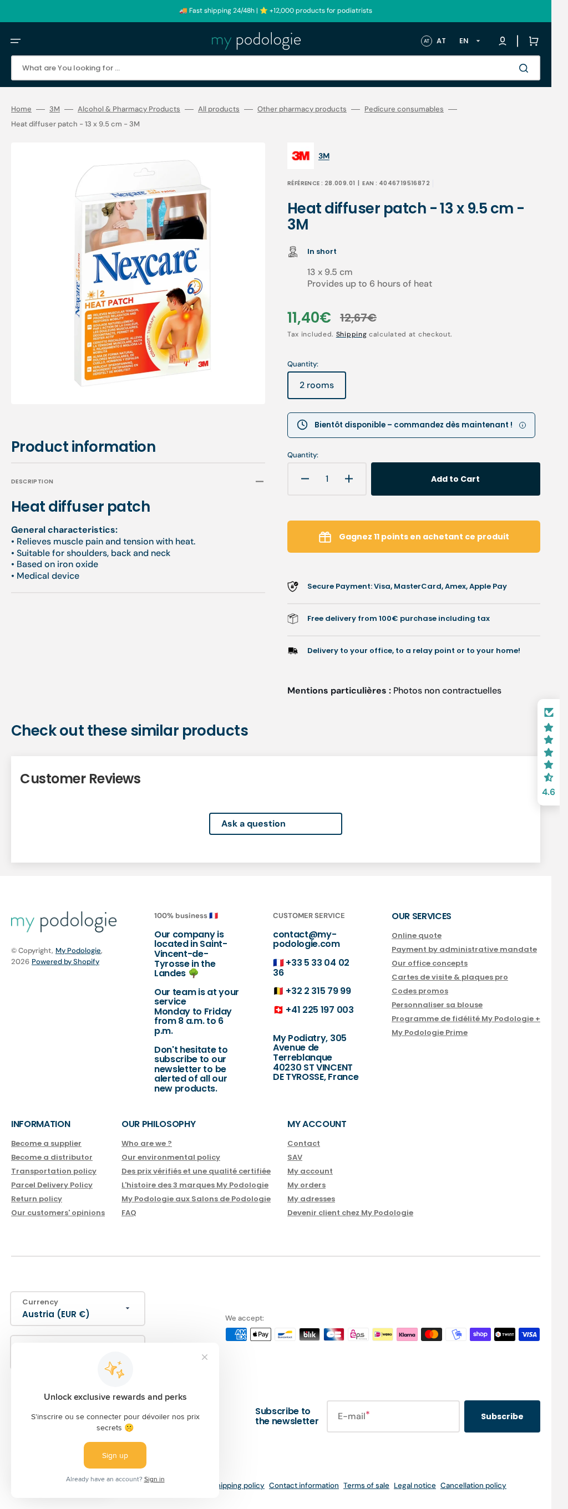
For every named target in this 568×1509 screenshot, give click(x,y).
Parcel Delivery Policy (52, 1185)
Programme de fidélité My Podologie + (466, 1018)
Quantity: (302, 455)
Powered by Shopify (65, 961)
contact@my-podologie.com (306, 939)
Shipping (351, 334)
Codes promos (420, 991)
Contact (303, 1144)
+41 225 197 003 (319, 1009)
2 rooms (323, 389)
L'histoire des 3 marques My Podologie (194, 1185)
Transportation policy (54, 1171)
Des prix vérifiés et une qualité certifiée (196, 1171)
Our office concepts (430, 963)
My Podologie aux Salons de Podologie (196, 1199)
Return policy (36, 1199)
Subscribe (502, 1416)
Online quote (417, 936)
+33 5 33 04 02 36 (311, 967)
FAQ (128, 1212)
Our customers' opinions (58, 1212)
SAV (294, 1157)
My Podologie (78, 950)
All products (219, 109)
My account (310, 1171)
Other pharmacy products (302, 109)
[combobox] (275, 67)
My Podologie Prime (430, 1032)
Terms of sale (366, 1485)
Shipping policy (238, 1485)
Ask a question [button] (253, 823)
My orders (306, 1185)
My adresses (311, 1199)
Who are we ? (146, 1144)
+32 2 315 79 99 (318, 991)
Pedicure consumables (404, 109)
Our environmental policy (170, 1157)
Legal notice (415, 1485)
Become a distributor (52, 1157)
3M (54, 109)
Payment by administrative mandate (464, 949)
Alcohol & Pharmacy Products (129, 109)
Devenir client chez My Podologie (350, 1212)
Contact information (304, 1485)
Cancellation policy (473, 1485)
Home (21, 109)
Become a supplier (46, 1144)
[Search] (525, 68)
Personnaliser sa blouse (437, 1005)
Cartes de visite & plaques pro (450, 977)
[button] (15, 41)
